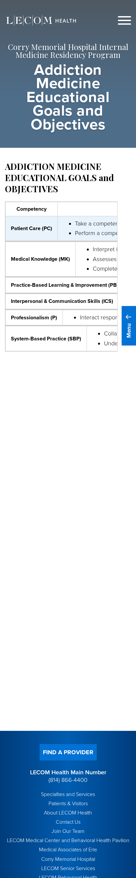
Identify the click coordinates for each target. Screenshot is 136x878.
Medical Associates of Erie (68, 849)
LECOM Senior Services (68, 868)
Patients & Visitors (68, 803)
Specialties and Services (68, 794)
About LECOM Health (68, 813)
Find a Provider (68, 752)
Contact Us (68, 822)
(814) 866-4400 (68, 780)
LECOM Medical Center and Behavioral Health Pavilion (68, 840)
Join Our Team (68, 831)
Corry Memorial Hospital (68, 859)
